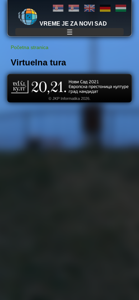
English (89, 8)
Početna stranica (29, 47)
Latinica (73, 8)
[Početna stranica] (27, 16)
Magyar (120, 8)
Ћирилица (58, 8)
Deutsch (105, 8)
